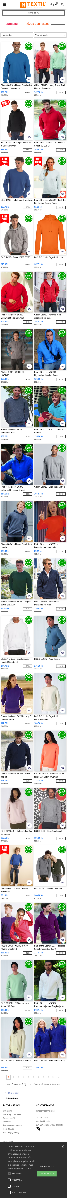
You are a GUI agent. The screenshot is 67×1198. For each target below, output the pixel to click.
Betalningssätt (9, 1118)
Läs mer (27, 1169)
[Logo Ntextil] (33, 4)
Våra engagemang (11, 1133)
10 (53, 1077)
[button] (51, 4)
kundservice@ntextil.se (45, 1111)
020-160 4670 (42, 1118)
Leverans (7, 1122)
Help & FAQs (8, 1129)
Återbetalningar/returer (12, 1125)
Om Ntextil (7, 1111)
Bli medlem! (12, 1098)
